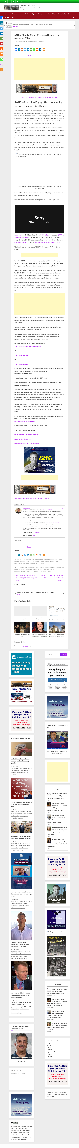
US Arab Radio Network (32, 571)
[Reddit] (37, 48)
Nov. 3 (41, 569)
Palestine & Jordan (39, 561)
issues (16, 569)
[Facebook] (16, 48)
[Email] (31, 48)
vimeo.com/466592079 (52, 242)
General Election (59, 567)
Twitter (34, 535)
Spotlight (32, 563)
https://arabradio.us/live (22, 439)
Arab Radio (35, 559)
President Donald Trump (50, 569)
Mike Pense (36, 569)
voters (41, 571)
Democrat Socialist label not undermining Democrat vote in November (33, 24)
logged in (25, 646)
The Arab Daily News (27, 6)
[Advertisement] (39, 69)
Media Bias (22, 561)
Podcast (47, 561)
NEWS (57, 789)
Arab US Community (28, 14)
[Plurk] (22, 48)
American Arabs (20, 559)
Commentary (53, 559)
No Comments (40, 41)
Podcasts (41, 14)
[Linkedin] (28, 48)
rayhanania (31, 41)
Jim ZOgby (21, 569)
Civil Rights (47, 559)
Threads (49, 1056)
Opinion (32, 561)
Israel (18, 594)
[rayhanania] (18, 513)
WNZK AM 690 (47, 571)
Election (15, 26)
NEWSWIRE (57, 985)
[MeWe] (19, 48)
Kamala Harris (28, 569)
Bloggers (40, 559)
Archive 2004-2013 (10, 17)
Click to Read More (16, 1013)
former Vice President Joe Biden (45, 567)
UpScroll (49, 1054)
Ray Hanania (26, 563)
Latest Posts (22, 504)
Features (14, 14)
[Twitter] (25, 48)
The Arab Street (39, 563)
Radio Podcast (18, 563)
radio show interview (20, 571)
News (27, 561)
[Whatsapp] (34, 48)
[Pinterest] (1, 42)
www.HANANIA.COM (46, 520)
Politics (52, 561)
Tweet (29, 55)
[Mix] (1, 53)
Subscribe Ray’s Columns (65, 14)
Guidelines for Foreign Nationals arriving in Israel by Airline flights (35, 592)
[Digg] (40, 48)
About (6, 14)
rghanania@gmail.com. (37, 532)
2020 (17, 567)
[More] (44, 48)
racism (56, 561)
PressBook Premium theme (52, 1146)
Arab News (48, 522)
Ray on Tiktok (52, 14)
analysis (22, 567)
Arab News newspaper (31, 567)
